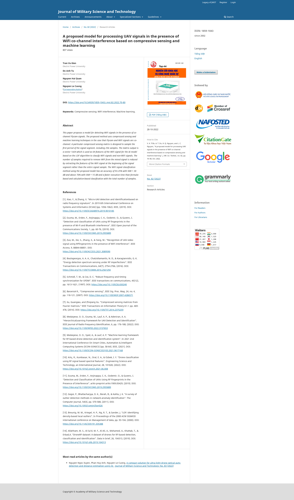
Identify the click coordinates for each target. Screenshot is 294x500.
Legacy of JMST (209, 2)
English (198, 58)
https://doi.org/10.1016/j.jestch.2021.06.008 (85, 368)
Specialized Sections (130, 16)
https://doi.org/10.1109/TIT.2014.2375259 (102, 309)
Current (62, 16)
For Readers (199, 208)
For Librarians (200, 217)
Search (230, 16)
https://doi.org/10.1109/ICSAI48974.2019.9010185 (88, 210)
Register (223, 2)
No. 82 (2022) (90, 27)
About (109, 16)
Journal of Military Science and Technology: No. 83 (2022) (144, 465)
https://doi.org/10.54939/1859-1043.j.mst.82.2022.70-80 (96, 102)
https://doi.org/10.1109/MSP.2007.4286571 (111, 295)
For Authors (199, 212)
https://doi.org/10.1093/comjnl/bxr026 (83, 405)
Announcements (93, 16)
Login (233, 2)
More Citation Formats (159, 164)
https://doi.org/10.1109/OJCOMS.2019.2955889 (87, 233)
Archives (75, 16)
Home (65, 27)
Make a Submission (206, 72)
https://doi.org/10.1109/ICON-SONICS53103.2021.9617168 (93, 350)
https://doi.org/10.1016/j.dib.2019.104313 (84, 442)
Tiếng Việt (199, 53)
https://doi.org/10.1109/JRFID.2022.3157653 (85, 328)
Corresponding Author (72, 89)
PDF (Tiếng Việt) (158, 114)
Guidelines (154, 16)
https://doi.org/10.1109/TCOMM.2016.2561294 (87, 269)
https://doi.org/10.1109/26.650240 (109, 284)
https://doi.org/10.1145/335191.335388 (83, 423)
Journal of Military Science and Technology (97, 11)
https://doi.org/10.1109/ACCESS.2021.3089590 (86, 251)
